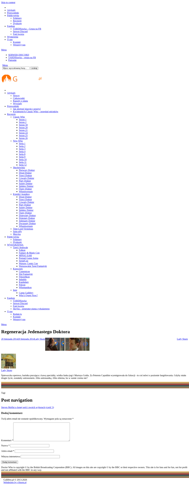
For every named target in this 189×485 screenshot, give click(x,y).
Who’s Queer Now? (28, 295)
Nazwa (5, 445)
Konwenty (18, 269)
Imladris (22, 279)
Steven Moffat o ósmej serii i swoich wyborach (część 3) (27, 407)
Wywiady (17, 103)
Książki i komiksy (21, 194)
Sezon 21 (23, 130)
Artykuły (11, 10)
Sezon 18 (23, 125)
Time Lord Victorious (23, 229)
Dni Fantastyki (26, 274)
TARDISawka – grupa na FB (22, 57)
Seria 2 (22, 146)
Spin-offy (17, 231)
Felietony (17, 18)
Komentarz (7, 440)
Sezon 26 (23, 138)
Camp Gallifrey (26, 293)
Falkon (22, 250)
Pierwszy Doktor (27, 170)
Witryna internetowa (10, 456)
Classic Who (19, 117)
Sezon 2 (22, 122)
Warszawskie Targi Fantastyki (33, 266)
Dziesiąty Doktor (27, 218)
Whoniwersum (26, 191)
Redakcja (17, 314)
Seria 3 (22, 149)
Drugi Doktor (25, 173)
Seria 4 (22, 151)
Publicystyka (13, 15)
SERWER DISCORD (18, 55)
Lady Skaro (39, 339)
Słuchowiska (19, 167)
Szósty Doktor (25, 183)
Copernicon (24, 271)
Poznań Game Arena (28, 258)
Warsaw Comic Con (28, 263)
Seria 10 (23, 159)
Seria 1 (22, 143)
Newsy (16, 95)
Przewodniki (13, 13)
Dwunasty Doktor (27, 223)
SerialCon (23, 261)
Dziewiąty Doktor (27, 215)
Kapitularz (24, 282)
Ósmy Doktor (25, 189)
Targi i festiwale (20, 247)
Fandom (11, 26)
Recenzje (17, 21)
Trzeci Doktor (25, 175)
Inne (15, 290)
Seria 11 (22, 162)
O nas (10, 39)
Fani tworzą (18, 34)
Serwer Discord (20, 31)
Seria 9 (22, 157)
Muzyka (17, 234)
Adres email (7, 451)
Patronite (12, 60)
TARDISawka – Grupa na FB (27, 29)
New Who (18, 141)
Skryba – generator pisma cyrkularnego (31, 308)
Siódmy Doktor (26, 186)
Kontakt (17, 42)
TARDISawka (20, 300)
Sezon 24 (23, 133)
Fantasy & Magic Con (29, 253)
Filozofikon (24, 277)
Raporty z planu (20, 101)
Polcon (22, 285)
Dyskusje (17, 23)
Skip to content (8, 2)
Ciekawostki (19, 98)
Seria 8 (22, 154)
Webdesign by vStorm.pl (14, 482)
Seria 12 (23, 165)
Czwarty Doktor (26, 178)
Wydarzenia (12, 37)
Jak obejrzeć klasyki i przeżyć (27, 109)
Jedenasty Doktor (27, 221)
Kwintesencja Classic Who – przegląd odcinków (35, 111)
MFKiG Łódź (25, 255)
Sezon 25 (23, 135)
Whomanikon (25, 287)
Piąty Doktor (25, 181)
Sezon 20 (23, 127)
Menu (4, 50)
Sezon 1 (22, 119)
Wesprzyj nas (19, 45)
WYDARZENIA (15, 245)
